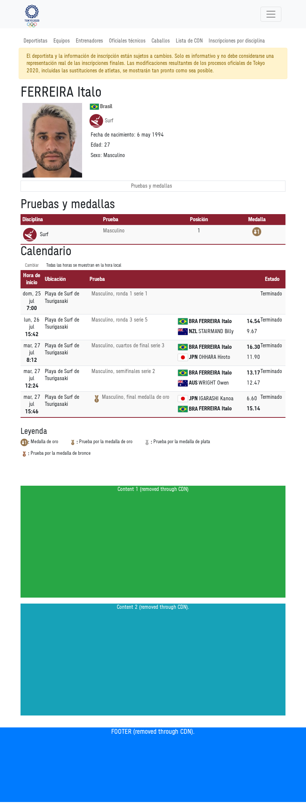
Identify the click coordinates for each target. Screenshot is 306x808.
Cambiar (32, 265)
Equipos (61, 40)
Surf (109, 120)
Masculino (114, 230)
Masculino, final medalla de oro (135, 397)
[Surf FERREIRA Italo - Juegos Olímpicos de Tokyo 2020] (32, 14)
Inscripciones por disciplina (237, 40)
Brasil (106, 106)
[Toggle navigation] (270, 14)
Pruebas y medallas (151, 186)
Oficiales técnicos (127, 40)
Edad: (97, 145)
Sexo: (96, 155)
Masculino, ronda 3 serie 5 (119, 319)
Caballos (161, 40)
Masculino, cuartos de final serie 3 (128, 345)
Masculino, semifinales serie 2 (123, 371)
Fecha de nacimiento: (113, 134)
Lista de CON (189, 40)
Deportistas (35, 40)
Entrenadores (89, 40)
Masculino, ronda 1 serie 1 (119, 293)
